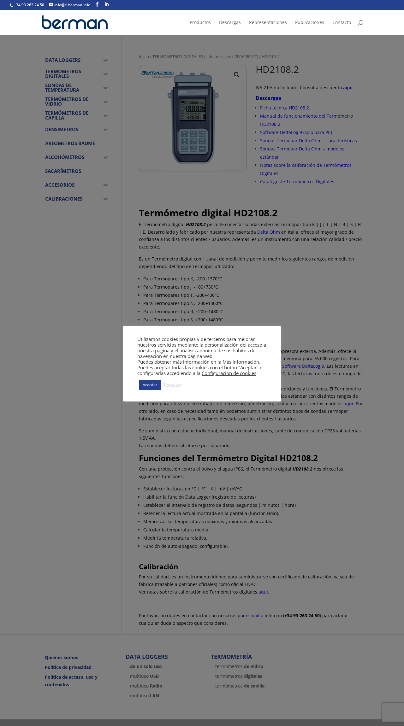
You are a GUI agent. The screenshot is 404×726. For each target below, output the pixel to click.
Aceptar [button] (150, 385)
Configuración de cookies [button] (229, 373)
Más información (241, 362)
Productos (200, 22)
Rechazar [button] (172, 385)
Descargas (230, 22)
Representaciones (268, 22)
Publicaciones (309, 22)
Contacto (341, 22)
